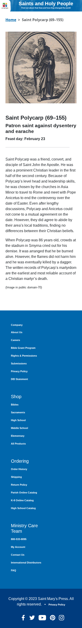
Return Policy (19, 484)
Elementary (17, 435)
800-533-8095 (18, 539)
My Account (18, 547)
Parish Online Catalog (24, 492)
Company (17, 325)
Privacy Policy (19, 371)
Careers (15, 340)
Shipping (16, 477)
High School (18, 420)
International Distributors (26, 562)
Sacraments (18, 412)
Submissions (19, 363)
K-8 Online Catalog (22, 500)
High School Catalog (23, 508)
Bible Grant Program (23, 347)
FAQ (13, 570)
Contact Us (17, 554)
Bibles (14, 404)
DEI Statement (19, 379)
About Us (16, 332)
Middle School (19, 428)
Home (10, 19)
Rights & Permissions (24, 355)
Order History (19, 469)
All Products (18, 443)
